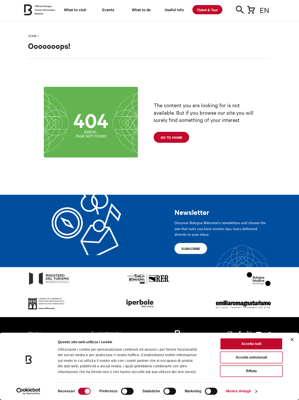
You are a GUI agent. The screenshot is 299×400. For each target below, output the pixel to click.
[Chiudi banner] (292, 339)
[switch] (127, 391)
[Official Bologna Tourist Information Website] (28, 9)
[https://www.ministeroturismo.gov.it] (49, 284)
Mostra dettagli (238, 391)
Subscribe (190, 248)
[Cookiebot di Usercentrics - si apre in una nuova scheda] (28, 391)
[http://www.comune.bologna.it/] (140, 309)
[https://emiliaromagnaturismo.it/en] (243, 309)
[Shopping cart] (251, 9)
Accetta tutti (251, 344)
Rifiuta (251, 371)
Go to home (171, 137)
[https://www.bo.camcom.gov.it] (46, 309)
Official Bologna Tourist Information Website (45, 9)
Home (32, 36)
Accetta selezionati (251, 357)
